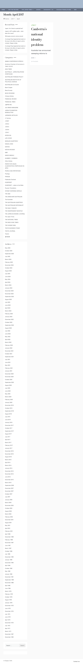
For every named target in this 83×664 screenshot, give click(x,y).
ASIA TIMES (8, 69)
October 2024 (8, 268)
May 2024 (7, 279)
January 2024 (8, 288)
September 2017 (9, 431)
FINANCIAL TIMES (10, 102)
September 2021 (9, 356)
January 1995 (8, 560)
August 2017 (8, 434)
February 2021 (9, 368)
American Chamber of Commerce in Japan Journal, (14, 65)
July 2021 (7, 359)
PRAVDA (7, 176)
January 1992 (8, 574)
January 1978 (8, 602)
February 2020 (9, 399)
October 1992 (8, 568)
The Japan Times (27, 9)
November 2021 (9, 351)
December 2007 (9, 488)
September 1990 (9, 580)
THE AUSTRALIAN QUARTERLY (14, 202)
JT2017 (33, 25)
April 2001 (7, 528)
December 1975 (9, 605)
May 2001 (7, 525)
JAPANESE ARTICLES (11, 115)
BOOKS (38, 9)
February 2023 (9, 313)
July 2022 (7, 331)
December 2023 (9, 291)
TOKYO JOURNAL (10, 231)
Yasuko (7, 234)
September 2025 (9, 253)
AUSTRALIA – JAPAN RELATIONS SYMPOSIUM (14, 73)
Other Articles (8, 161)
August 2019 (8, 414)
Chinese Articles (9, 96)
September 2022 (9, 325)
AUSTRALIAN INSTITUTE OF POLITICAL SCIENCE (13, 81)
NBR (75, 9)
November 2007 (9, 491)
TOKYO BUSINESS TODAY (12, 228)
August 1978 (8, 600)
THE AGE (7, 194)
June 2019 (8, 419)
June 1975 (8, 608)
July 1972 (7, 625)
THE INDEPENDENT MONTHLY (14, 211)
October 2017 (8, 428)
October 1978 (8, 597)
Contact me (76, 661)
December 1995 (9, 557)
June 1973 (8, 617)
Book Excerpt (8, 90)
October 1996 (8, 551)
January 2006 (8, 499)
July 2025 (7, 256)
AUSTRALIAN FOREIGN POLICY (14, 77)
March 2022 (8, 342)
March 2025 (8, 259)
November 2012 (9, 474)
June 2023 (8, 305)
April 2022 (7, 339)
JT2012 (7, 124)
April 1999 (7, 534)
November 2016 (9, 454)
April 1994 (7, 565)
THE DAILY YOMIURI (11, 208)
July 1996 (7, 554)
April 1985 (7, 585)
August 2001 (8, 522)
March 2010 (8, 482)
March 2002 (8, 514)
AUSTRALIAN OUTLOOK (12, 84)
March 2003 (8, 502)
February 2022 (9, 345)
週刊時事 (7, 237)
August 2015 (8, 457)
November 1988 (9, 582)
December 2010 (9, 479)
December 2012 (9, 471)
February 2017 (9, 445)
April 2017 (7, 439)
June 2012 (8, 477)
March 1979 (8, 591)
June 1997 (8, 545)
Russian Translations (63, 9)
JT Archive (8, 118)
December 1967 (9, 634)
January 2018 (8, 422)
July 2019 (7, 416)
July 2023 (7, 302)
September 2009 (9, 485)
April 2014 (7, 462)
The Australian (9, 199)
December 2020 (9, 374)
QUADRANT (8, 182)
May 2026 (7, 248)
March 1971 (8, 631)
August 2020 (8, 385)
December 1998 (9, 537)
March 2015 (8, 459)
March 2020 (8, 396)
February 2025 (9, 262)
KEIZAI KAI (8, 135)
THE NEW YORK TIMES (11, 222)
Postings (7, 174)
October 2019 (8, 408)
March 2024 (8, 285)
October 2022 (8, 322)
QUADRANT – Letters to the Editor (14, 185)
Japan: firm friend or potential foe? (14, 28)
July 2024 (7, 273)
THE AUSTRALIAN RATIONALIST (14, 205)
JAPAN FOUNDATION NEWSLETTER (11, 111)
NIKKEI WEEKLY (9, 155)
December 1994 (9, 562)
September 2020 (9, 382)
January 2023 (8, 316)
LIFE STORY (8, 138)
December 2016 (9, 451)
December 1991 (9, 577)
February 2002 (9, 517)
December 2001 (9, 519)
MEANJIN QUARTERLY (11, 141)
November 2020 (9, 376)
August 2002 (8, 511)
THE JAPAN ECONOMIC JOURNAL (15, 214)
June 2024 (8, 276)
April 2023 (7, 308)
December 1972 (9, 622)
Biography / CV (48, 9)
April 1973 (7, 620)
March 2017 (8, 442)
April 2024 (7, 282)
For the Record (13, 9)
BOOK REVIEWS (10, 93)
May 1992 (7, 571)
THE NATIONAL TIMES (11, 219)
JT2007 (7, 121)
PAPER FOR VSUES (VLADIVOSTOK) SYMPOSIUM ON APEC (14, 166)
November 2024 (9, 265)
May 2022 (7, 336)
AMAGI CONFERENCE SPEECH (14, 61)
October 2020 (8, 379)
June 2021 (8, 362)
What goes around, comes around (14, 36)
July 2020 (7, 388)
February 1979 (9, 594)
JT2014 (7, 126)
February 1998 (9, 540)
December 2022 (9, 319)
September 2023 (9, 296)
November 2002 (9, 505)
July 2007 (7, 497)
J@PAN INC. (8, 104)
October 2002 (8, 508)
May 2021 (7, 365)
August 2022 (8, 328)
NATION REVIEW (10, 149)
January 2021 (8, 371)
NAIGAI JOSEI (9, 144)
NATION (7, 147)
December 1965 (9, 637)
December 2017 (9, 425)
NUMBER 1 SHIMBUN (11, 158)
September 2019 (9, 411)
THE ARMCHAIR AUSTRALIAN (13, 196)
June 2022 (8, 334)
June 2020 (8, 391)
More (33, 58)
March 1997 (8, 548)
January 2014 (8, 468)
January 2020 (8, 402)
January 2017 (8, 448)
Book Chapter (8, 87)
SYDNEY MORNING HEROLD (13, 191)
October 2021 (8, 354)
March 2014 (8, 465)
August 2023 (8, 299)
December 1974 (9, 611)
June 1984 (8, 588)
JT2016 (7, 129)
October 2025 (8, 251)
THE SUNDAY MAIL (10, 225)
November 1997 (9, 542)
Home (3, 9)
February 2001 (9, 531)
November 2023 (9, 293)
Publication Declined (10, 179)
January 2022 (8, 348)
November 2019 (9, 405)
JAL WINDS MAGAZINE (11, 107)
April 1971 (7, 628)
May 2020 (7, 394)
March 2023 (8, 311)
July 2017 (7, 437)
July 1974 (7, 614)
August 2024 (8, 271)
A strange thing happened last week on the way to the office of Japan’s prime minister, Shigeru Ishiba (15, 41)
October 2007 (8, 494)
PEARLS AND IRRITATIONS (13, 171)
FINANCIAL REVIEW (10, 99)
